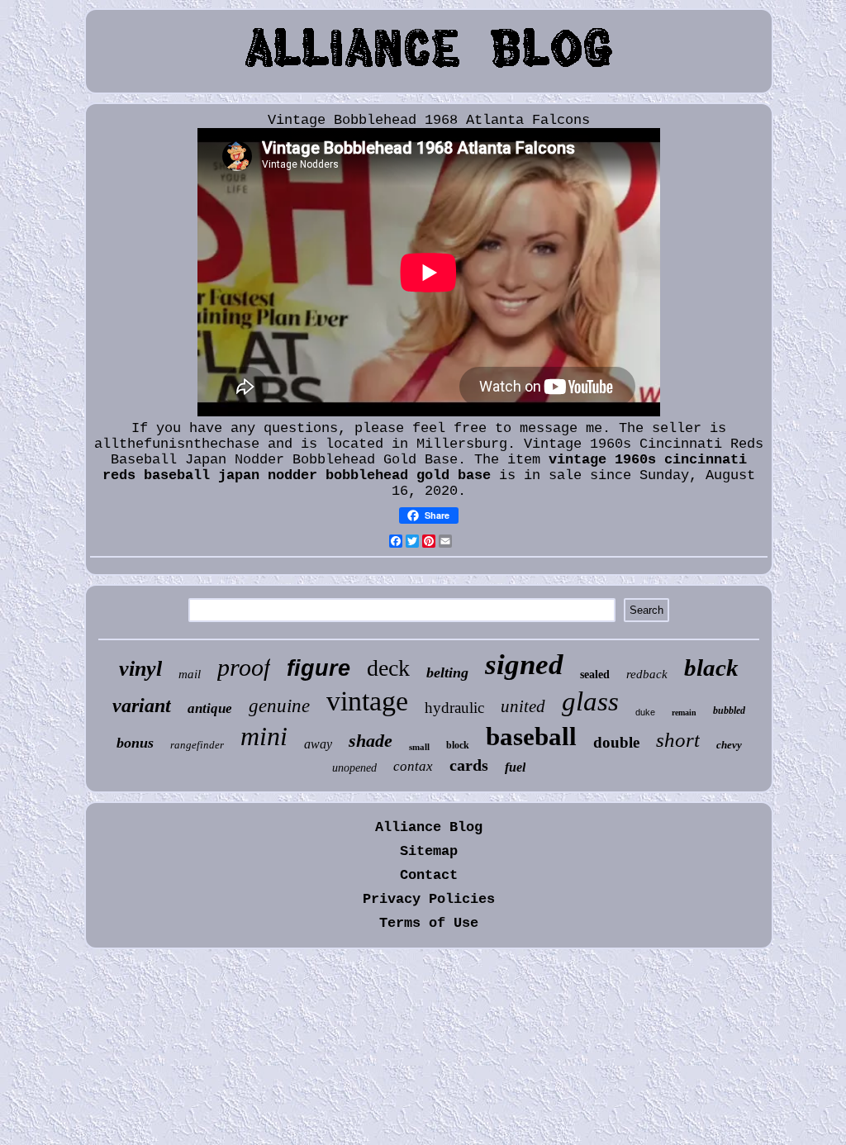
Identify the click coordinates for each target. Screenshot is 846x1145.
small (419, 747)
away (318, 744)
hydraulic (454, 707)
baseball (531, 736)
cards (468, 765)
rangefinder (197, 745)
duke (645, 712)
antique (210, 708)
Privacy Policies (429, 899)
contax (413, 766)
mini (264, 736)
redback (647, 674)
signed (524, 665)
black (711, 667)
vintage (367, 701)
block (457, 745)
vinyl (140, 669)
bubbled (729, 710)
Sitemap (429, 851)
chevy (729, 745)
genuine (279, 706)
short (678, 740)
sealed (595, 674)
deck (388, 668)
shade (370, 740)
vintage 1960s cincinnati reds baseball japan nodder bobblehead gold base (424, 467)
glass (590, 701)
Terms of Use (428, 923)
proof (243, 667)
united (523, 706)
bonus (135, 742)
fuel (515, 767)
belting (447, 672)
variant (141, 705)
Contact (429, 875)
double (616, 742)
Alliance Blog (428, 827)
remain (684, 712)
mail (189, 674)
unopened (354, 768)
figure (318, 668)
